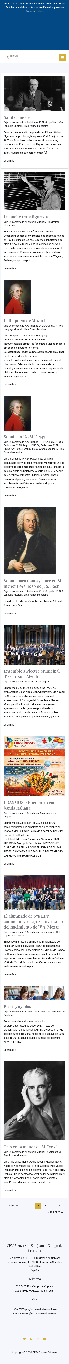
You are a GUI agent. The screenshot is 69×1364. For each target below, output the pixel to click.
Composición (47, 932)
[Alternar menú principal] (62, 57)
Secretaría (31, 1011)
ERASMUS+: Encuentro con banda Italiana (30, 805)
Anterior (12, 1205)
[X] (24, 1339)
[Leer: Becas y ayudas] (34, 992)
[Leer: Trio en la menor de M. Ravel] (34, 1100)
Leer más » (10, 161)
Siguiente (56, 1212)
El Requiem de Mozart (24, 320)
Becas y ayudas (17, 1006)
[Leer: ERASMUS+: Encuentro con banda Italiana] (34, 766)
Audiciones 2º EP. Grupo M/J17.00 (21, 445)
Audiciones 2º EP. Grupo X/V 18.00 (44, 122)
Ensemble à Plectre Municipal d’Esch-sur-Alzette (32, 673)
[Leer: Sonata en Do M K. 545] (17, 413)
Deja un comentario (14, 122)
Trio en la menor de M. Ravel (31, 1147)
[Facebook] (31, 1339)
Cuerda (30, 681)
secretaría (38, 11)
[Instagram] (37, 1339)
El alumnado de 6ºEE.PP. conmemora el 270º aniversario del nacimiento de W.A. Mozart (33, 921)
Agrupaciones (47, 813)
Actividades (32, 813)
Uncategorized (49, 449)
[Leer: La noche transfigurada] (34, 191)
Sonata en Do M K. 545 (24, 436)
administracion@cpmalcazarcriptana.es (34, 1313)
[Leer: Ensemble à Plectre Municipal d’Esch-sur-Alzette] (34, 644)
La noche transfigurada (26, 217)
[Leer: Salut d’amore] (34, 93)
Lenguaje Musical (13, 125)
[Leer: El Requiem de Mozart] (17, 296)
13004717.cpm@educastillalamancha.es (34, 1309)
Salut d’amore (17, 117)
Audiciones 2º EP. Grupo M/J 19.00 (44, 325)
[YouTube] (44, 1339)
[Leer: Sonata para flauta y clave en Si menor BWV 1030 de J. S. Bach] (30, 540)
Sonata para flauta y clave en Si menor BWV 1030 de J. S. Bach (32, 583)
